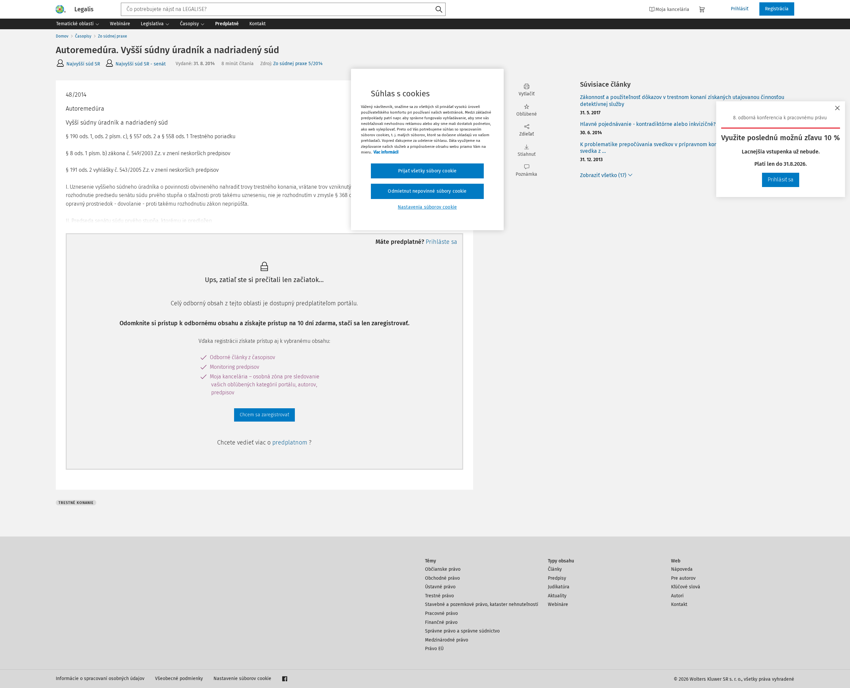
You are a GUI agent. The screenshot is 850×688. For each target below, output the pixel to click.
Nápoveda (682, 569)
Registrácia (777, 9)
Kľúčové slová (685, 587)
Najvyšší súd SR (83, 64)
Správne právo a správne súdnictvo (462, 631)
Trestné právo (439, 596)
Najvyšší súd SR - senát (141, 64)
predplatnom (290, 442)
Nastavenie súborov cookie (242, 678)
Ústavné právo (440, 587)
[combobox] (283, 9)
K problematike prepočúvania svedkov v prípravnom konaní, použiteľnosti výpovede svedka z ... (682, 147)
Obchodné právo (442, 578)
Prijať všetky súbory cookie (427, 171)
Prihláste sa (441, 242)
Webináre (558, 604)
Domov (62, 36)
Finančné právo (441, 622)
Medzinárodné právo (446, 640)
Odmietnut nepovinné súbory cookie (427, 191)
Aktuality (557, 596)
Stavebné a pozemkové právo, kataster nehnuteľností (481, 604)
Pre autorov (683, 578)
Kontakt (679, 604)
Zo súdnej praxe (112, 36)
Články (555, 569)
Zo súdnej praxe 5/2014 (297, 63)
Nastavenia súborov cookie (427, 207)
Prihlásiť (739, 9)
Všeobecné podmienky (179, 678)
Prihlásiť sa (781, 179)
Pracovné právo (441, 613)
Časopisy (83, 36)
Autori (677, 596)
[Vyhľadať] (439, 9)
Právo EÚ (434, 648)
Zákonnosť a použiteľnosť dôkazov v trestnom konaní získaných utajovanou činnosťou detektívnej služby (682, 100)
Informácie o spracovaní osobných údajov (100, 678)
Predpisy (557, 578)
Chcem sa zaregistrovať (264, 415)
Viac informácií (386, 152)
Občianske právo (443, 569)
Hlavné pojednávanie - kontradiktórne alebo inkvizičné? (648, 124)
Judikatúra (558, 587)
